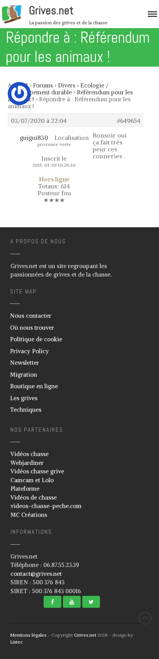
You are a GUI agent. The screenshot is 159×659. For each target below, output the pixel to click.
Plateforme (24, 488)
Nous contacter (30, 315)
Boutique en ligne (34, 386)
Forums (43, 85)
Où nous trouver (32, 327)
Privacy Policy (29, 351)
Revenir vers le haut (145, 618)
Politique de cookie (36, 339)
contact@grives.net (36, 573)
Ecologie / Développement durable (58, 89)
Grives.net (51, 10)
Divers (66, 85)
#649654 (128, 120)
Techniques (25, 409)
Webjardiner (27, 462)
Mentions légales (28, 635)
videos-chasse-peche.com (45, 506)
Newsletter (24, 362)
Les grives (23, 398)
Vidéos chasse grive (37, 471)
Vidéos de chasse (33, 497)
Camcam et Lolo (32, 480)
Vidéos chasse (29, 454)
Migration (23, 374)
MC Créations (28, 514)
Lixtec (16, 642)
